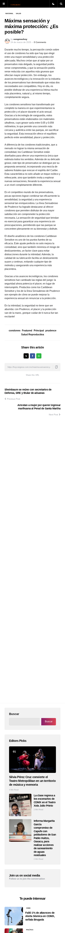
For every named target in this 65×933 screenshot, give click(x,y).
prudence (50, 330)
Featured (27, 330)
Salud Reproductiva (32, 334)
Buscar (14, 714)
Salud (18, 13)
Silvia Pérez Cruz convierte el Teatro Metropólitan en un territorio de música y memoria (32, 780)
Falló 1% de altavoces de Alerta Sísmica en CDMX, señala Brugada (40, 916)
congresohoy (20, 39)
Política (29, 930)
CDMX (28, 908)
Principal (39, 330)
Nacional (9, 13)
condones (14, 330)
